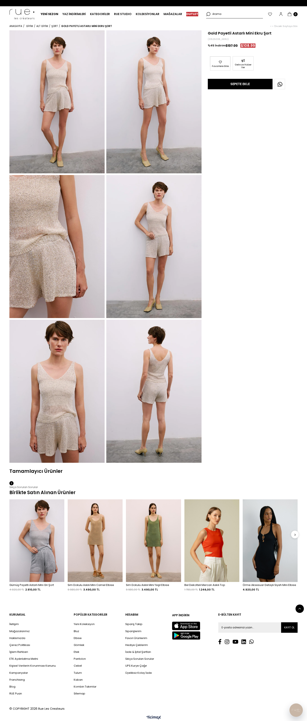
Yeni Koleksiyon (84, 624)
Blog (12, 687)
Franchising (17, 680)
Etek (76, 652)
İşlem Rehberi (18, 652)
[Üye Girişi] (281, 14)
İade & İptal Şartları (138, 652)
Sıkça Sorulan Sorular (139, 659)
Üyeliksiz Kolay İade (138, 673)
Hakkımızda (17, 638)
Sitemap (79, 693)
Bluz (76, 631)
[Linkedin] (243, 641)
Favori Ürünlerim (136, 638)
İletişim (14, 624)
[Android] (186, 635)
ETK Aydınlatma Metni (23, 659)
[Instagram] (227, 641)
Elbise (78, 638)
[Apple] (186, 626)
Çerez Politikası (19, 645)
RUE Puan (15, 693)
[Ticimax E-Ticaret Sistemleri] (153, 718)
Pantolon (80, 659)
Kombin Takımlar (85, 687)
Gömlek (79, 645)
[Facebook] (220, 641)
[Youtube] (235, 641)
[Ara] (208, 14)
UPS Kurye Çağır (136, 666)
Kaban (78, 680)
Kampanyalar (18, 673)
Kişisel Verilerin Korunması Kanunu (32, 666)
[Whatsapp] (251, 641)
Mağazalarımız (19, 631)
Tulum (78, 673)
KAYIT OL (289, 627)
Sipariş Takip (133, 624)
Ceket (78, 666)
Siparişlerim (133, 631)
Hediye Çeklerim (136, 645)
